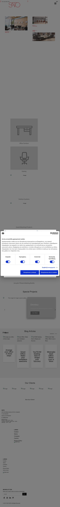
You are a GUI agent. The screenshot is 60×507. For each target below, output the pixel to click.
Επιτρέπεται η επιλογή (30, 272)
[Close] (56, 229)
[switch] (22, 262)
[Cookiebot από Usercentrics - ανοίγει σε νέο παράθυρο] (51, 233)
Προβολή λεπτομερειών (48, 267)
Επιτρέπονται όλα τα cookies (49, 272)
